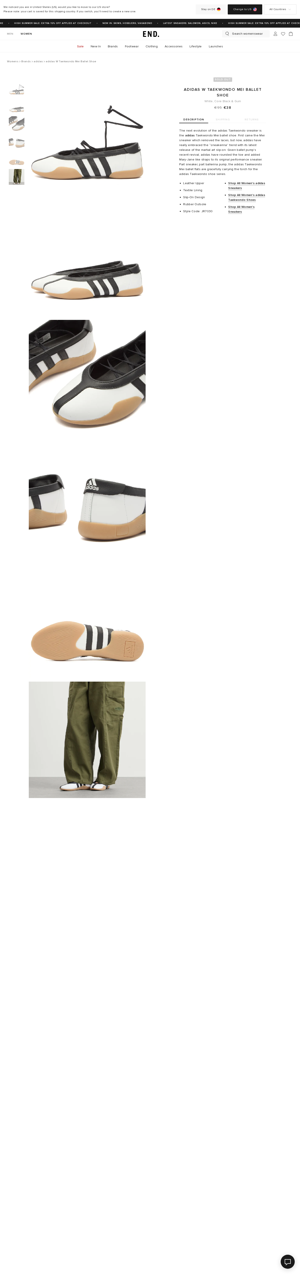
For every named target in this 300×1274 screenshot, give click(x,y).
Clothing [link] (152, 46)
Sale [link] (80, 46)
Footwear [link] (132, 46)
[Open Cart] (291, 34)
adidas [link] (190, 135)
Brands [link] (113, 46)
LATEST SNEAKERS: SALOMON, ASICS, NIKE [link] (185, 23)
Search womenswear (247, 34)
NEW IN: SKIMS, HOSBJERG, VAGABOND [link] (122, 23)
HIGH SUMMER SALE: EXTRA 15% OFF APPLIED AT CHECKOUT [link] (48, 23)
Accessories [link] (174, 46)
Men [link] (10, 34)
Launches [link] (216, 46)
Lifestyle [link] (196, 46)
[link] (150, 33)
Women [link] (26, 34)
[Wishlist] (283, 34)
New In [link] (96, 46)
